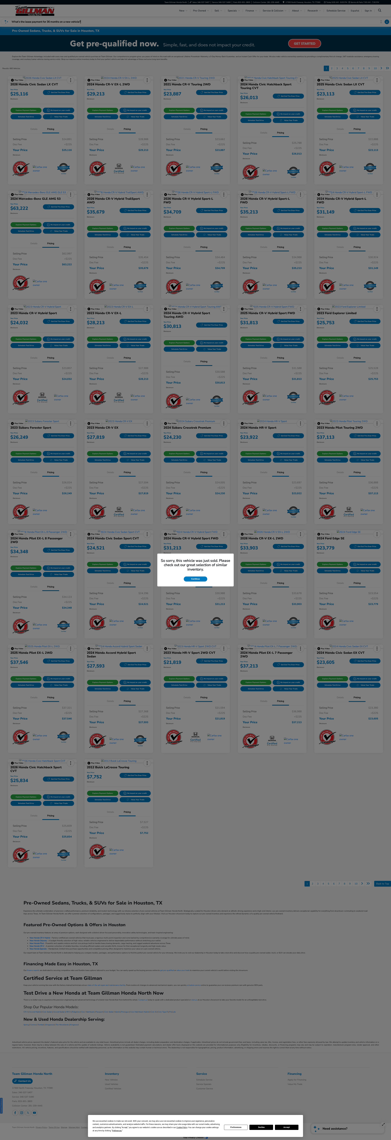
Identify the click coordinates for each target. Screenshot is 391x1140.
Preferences (235, 1127)
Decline (261, 1127)
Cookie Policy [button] (181, 1127)
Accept (286, 1127)
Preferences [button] (117, 1131)
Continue (195, 579)
